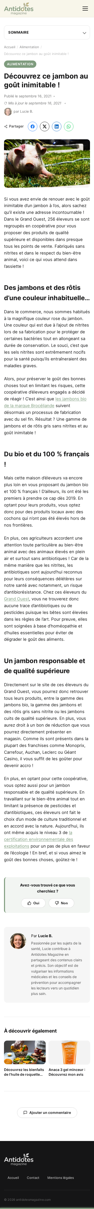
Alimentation (29, 47)
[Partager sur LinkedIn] (56, 126)
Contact (33, 1178)
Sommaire (18, 32)
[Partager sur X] (44, 126)
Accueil (9, 47)
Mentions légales (60, 1178)
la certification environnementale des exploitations (38, 839)
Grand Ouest (16, 598)
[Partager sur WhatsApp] (68, 126)
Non (64, 903)
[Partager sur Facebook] (32, 126)
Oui (36, 903)
